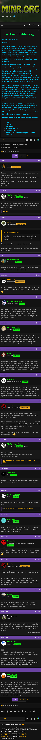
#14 (39, 515)
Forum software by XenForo (16, 728)
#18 (39, 611)
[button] (2, 25)
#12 (39, 468)
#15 (39, 536)
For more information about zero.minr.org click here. (20, 117)
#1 (39, 160)
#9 (39, 375)
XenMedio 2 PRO (5, 733)
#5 (39, 275)
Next (21, 156)
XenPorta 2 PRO (5, 736)
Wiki (7, 122)
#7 (39, 323)
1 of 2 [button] (15, 156)
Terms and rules (5, 724)
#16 (39, 559)
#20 (39, 670)
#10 (39, 401)
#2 (39, 191)
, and (20, 508)
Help (20, 724)
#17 (39, 590)
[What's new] (38, 25)
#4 (39, 255)
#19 (39, 637)
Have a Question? (12, 128)
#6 (39, 297)
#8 (39, 349)
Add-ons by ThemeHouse (8, 738)
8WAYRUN (23, 733)
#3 (39, 217)
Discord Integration (6, 734)
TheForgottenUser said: (10, 232)
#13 (39, 490)
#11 (39, 440)
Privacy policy (14, 724)
